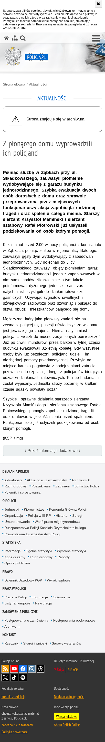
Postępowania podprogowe (74, 620)
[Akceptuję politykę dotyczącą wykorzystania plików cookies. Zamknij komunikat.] (98, 4)
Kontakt (9, 634)
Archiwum (12, 626)
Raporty (63, 557)
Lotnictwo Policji (86, 486)
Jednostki (11, 509)
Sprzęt (77, 515)
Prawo (7, 571)
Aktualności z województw (47, 480)
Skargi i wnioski (35, 643)
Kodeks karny (14, 557)
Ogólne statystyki (39, 551)
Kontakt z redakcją (13, 696)
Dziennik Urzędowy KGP (23, 580)
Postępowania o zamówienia (26, 620)
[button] (96, 38)
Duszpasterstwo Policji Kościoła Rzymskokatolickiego (45, 528)
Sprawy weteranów (66, 643)
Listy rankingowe (17, 603)
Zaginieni (62, 486)
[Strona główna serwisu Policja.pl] (6, 38)
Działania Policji (15, 471)
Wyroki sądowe (58, 580)
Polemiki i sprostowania (22, 492)
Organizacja (13, 515)
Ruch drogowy (15, 486)
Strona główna (14, 84)
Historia (61, 515)
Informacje (12, 551)
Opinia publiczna (17, 563)
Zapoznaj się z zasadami (17, 724)
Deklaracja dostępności (69, 696)
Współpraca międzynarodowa (57, 522)
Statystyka (11, 542)
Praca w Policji (14, 588)
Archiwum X (81, 480)
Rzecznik (11, 643)
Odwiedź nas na (14, 669)
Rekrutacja (43, 603)
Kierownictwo (34, 509)
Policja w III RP (39, 515)
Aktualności (38, 84)
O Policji (9, 500)
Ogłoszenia (61, 597)
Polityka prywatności (14, 731)
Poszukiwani (41, 486)
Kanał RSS (5, 669)
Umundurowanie (17, 522)
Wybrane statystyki (71, 551)
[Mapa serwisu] (15, 38)
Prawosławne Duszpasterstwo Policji (32, 534)
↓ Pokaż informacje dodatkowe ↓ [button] (53, 451)
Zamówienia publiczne (20, 611)
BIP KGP (72, 669)
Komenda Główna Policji (67, 509)
